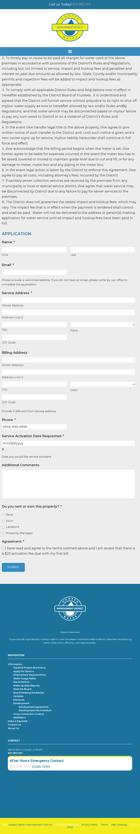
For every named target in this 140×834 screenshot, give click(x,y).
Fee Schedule (21, 682)
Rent (9, 514)
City (4, 329)
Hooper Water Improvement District (30, 824)
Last (73, 255)
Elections (18, 699)
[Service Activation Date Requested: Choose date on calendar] (3, 449)
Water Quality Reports (26, 685)
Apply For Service (23, 671)
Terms (104, 824)
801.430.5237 (20, 766)
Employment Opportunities (29, 674)
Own (9, 521)
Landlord (12, 527)
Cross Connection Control (28, 714)
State (74, 330)
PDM (70, 827)
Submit (13, 567)
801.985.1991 (82, 4)
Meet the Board (22, 689)
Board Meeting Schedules (28, 692)
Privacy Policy (89, 824)
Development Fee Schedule (35, 710)
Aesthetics (19, 717)
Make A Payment (17, 721)
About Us (13, 728)
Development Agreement (33, 707)
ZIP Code (8, 342)
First (5, 255)
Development (21, 703)
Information (15, 664)
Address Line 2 (12, 317)
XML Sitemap (119, 824)
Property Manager (19, 533)
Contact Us (14, 724)
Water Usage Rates (24, 678)
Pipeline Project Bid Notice (29, 667)
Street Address (12, 305)
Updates (18, 696)
